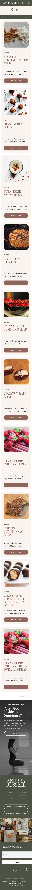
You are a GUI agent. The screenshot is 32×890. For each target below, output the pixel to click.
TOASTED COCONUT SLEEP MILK (16, 60)
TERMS (10, 885)
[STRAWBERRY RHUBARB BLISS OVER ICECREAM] (16, 641)
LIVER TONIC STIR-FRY (13, 260)
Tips (6, 120)
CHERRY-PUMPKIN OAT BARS (14, 532)
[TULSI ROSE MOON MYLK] (16, 169)
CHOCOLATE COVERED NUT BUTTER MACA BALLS (14, 600)
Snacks (7, 53)
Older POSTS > (25, 696)
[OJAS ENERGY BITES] (16, 102)
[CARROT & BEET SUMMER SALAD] (16, 304)
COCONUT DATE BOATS (15, 395)
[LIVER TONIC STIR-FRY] (16, 237)
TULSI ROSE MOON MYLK (13, 193)
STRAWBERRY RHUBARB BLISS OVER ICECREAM (16, 666)
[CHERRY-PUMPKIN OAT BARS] (16, 506)
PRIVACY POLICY (15, 883)
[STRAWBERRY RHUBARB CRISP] (16, 439)
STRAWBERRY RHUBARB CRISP (16, 463)
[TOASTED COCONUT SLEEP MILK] (16, 35)
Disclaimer (20, 885)
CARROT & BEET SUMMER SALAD (15, 328)
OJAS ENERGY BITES (13, 126)
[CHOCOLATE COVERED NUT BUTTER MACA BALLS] (16, 574)
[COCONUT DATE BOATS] (16, 371)
